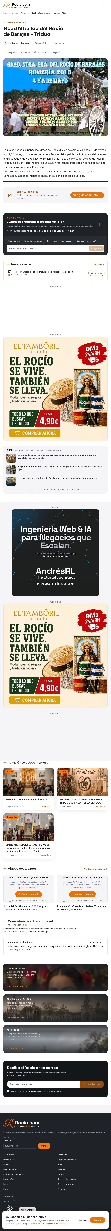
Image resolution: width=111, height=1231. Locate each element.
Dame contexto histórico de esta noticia (25, 241)
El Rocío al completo (13, 1174)
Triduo (22, 22)
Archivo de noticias (67, 1179)
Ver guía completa (85, 195)
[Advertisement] (55, 309)
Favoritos (62, 1169)
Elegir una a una (51, 1224)
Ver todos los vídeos (94, 869)
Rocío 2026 (8, 1159)
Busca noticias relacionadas (59, 241)
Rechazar (82, 1220)
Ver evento (97, 274)
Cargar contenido (30, 895)
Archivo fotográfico (67, 1184)
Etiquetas (62, 1189)
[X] (9, 1138)
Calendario (97, 264)
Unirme (44, 1145)
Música (6, 1184)
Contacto (62, 1174)
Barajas (24, 13)
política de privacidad (28, 888)
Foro (5, 1189)
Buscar (61, 1164)
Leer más (45, 806)
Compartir (11, 52)
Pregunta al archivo (67, 1159)
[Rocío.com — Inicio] (16, 5)
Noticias (14, 13)
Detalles (63, 1224)
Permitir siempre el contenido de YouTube (30, 900)
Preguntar (96, 248)
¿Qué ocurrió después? (86, 241)
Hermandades (10, 1169)
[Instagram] (14, 1138)
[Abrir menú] (105, 5)
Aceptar (98, 1220)
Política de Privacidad (27, 1091)
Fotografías (8, 1179)
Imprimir (57, 52)
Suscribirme (92, 1084)
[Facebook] (5, 1138)
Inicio (5, 13)
